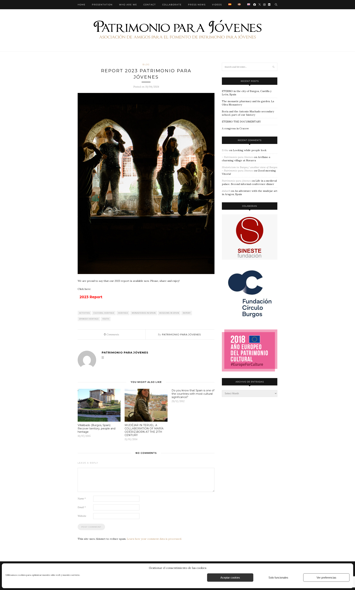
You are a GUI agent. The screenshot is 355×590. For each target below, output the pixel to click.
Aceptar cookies (230, 577)
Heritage (123, 313)
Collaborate (172, 4)
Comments (111, 334)
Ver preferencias (326, 577)
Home (81, 4)
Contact (149, 4)
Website (82, 516)
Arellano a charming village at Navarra (246, 158)
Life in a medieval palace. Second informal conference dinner (249, 182)
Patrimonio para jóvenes (181, 334)
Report (187, 313)
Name (82, 498)
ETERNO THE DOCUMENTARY (241, 121)
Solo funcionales (278, 577)
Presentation (102, 4)
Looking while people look (249, 150)
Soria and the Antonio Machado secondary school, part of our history (248, 113)
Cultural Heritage (104, 313)
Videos (217, 4)
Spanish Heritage (89, 319)
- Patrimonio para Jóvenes (237, 157)
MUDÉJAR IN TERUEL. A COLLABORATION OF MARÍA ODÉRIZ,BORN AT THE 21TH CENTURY (144, 430)
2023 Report (91, 297)
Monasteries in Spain (144, 313)
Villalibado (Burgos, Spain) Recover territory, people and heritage (96, 428)
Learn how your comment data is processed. (154, 538)
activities (84, 313)
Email (82, 507)
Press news (197, 4)
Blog (146, 64)
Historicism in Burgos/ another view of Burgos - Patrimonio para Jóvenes (249, 169)
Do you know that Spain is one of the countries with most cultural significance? (193, 394)
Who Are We (128, 4)
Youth (105, 319)
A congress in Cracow (235, 128)
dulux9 (226, 191)
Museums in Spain (169, 313)
